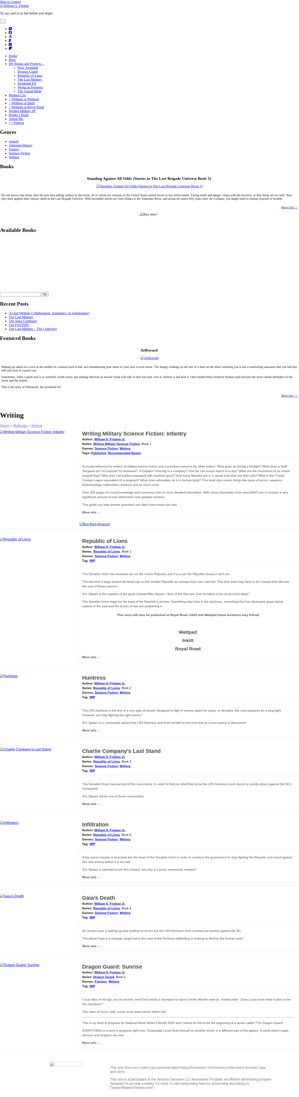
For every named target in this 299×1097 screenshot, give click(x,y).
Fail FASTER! (19, 325)
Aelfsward (149, 350)
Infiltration (95, 824)
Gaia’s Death (98, 898)
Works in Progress (30, 87)
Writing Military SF (22, 111)
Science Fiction (19, 153)
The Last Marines (30, 79)
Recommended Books (124, 453)
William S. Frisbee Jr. (109, 439)
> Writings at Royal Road (26, 107)
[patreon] (10, 48)
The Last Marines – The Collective (33, 329)
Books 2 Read (18, 115)
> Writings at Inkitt (22, 103)
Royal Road (188, 648)
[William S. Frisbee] (14, 6)
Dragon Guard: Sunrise (112, 967)
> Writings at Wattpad (24, 99)
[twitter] (10, 29)
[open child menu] (43, 65)
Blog (12, 60)
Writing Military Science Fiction (116, 444)
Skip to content (10, 2)
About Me (16, 119)
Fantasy (14, 149)
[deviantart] (10, 40)
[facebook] (10, 33)
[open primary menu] (3, 21)
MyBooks (20, 426)
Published (98, 453)
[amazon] (10, 36)
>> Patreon (16, 123)
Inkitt (187, 640)
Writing (14, 157)
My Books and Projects (25, 64)
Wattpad (188, 632)
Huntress (94, 678)
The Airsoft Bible (30, 91)
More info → (289, 207)
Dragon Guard (28, 71)
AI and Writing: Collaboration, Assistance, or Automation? (49, 313)
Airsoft (13, 141)
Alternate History (21, 145)
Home (13, 56)
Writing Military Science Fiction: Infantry (134, 433)
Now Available (28, 68)
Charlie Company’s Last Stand (121, 751)
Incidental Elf (27, 83)
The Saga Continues (23, 321)
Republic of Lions (30, 75)
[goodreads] (10, 44)
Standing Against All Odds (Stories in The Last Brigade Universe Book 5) (149, 178)
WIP (92, 560)
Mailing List (17, 95)
